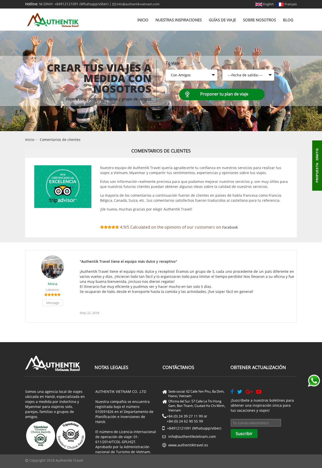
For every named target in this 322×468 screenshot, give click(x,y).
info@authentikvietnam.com (137, 4)
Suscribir (244, 433)
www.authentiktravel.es (188, 445)
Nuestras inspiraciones (178, 19)
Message (52, 302)
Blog (288, 19)
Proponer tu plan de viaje (224, 94)
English (268, 4)
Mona (52, 283)
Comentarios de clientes (60, 139)
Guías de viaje (222, 19)
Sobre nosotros (259, 19)
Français (290, 4)
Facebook (230, 227)
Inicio (142, 19)
